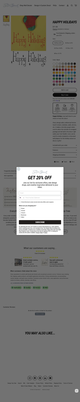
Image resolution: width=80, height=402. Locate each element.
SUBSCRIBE (40, 222)
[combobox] (22, 198)
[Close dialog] (18, 169)
